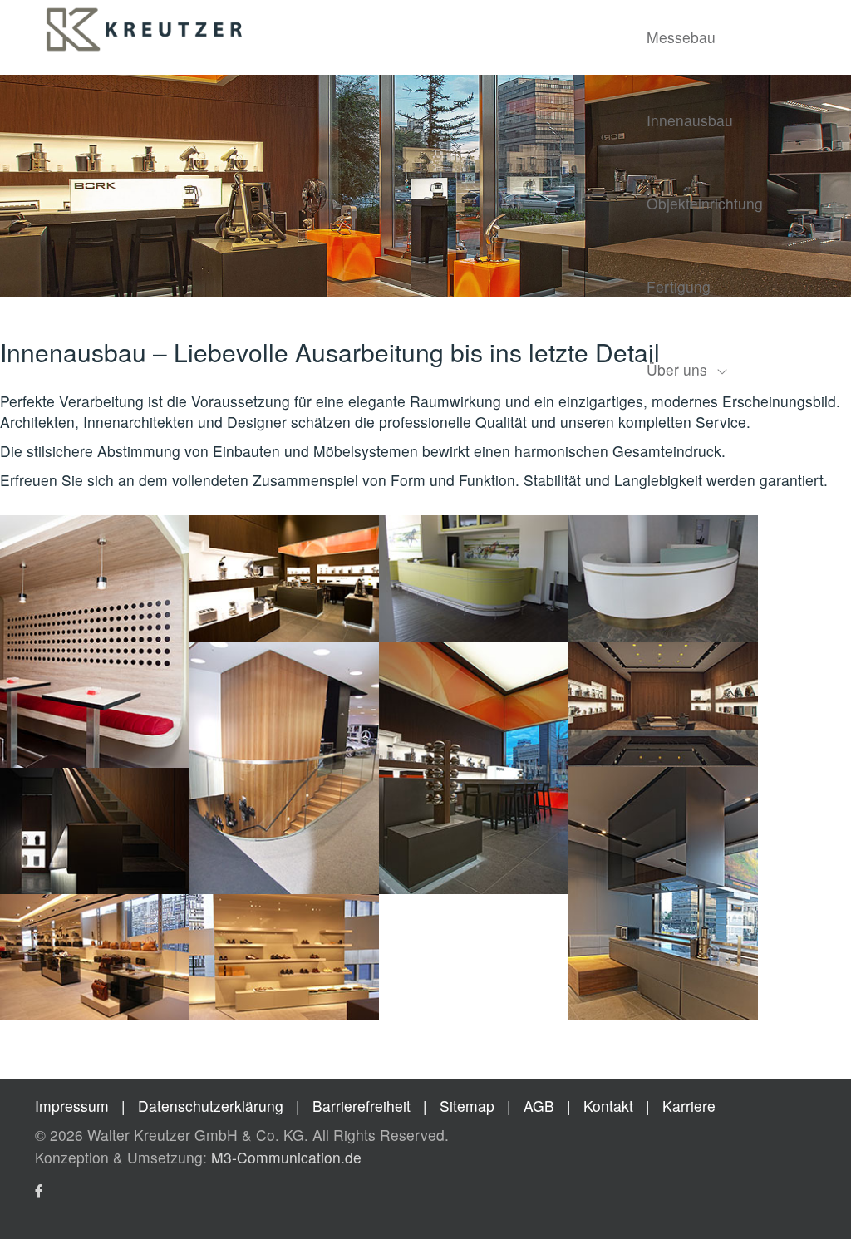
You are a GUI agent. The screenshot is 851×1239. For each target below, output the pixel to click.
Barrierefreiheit (363, 1105)
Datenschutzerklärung (213, 1105)
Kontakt (608, 1105)
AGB (539, 1105)
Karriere (689, 1105)
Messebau (681, 37)
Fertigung (679, 286)
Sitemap (467, 1105)
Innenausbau (690, 120)
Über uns (677, 369)
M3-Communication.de (286, 1157)
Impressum (72, 1105)
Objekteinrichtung (705, 203)
